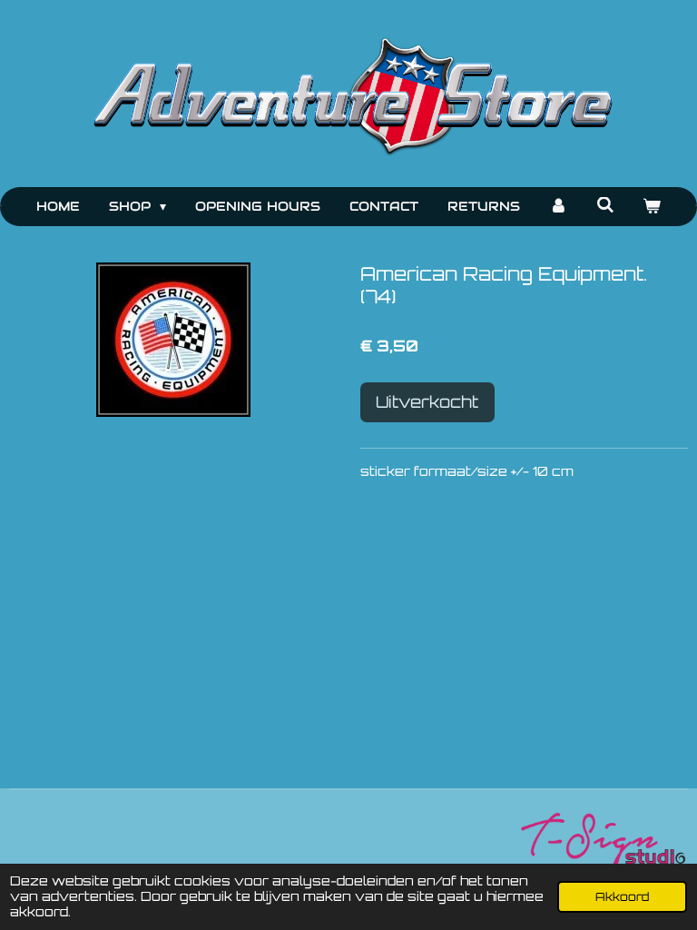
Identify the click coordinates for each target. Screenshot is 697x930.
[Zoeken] (605, 205)
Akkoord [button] (622, 896)
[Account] (558, 206)
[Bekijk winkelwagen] (652, 206)
